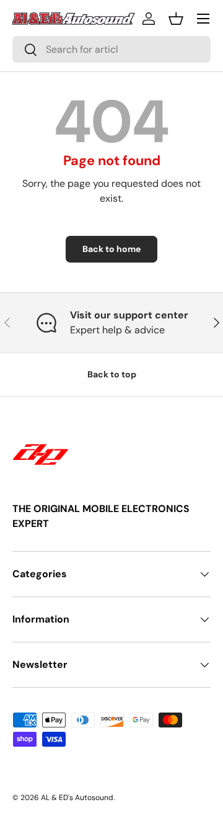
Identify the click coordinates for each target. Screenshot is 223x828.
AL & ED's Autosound (77, 798)
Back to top (111, 374)
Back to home (111, 248)
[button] (176, 18)
